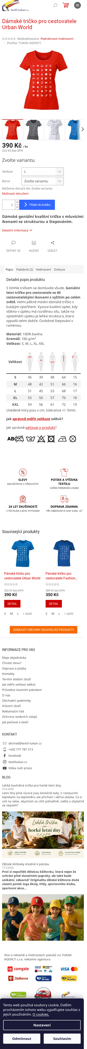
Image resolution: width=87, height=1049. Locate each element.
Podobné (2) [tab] (24, 269)
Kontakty (8, 674)
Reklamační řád (13, 711)
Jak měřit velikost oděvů (18, 684)
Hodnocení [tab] (43, 269)
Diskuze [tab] (59, 269)
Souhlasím (62, 1038)
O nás (6, 695)
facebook (14, 755)
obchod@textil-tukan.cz (25, 743)
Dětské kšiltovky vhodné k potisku (25, 864)
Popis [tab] (9, 269)
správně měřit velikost (31, 419)
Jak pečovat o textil (15, 722)
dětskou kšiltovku (40, 872)
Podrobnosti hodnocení (57, 39)
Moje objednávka (14, 658)
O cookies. (41, 1014)
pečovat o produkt (40, 427)
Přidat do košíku (39, 204)
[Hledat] (55, 5)
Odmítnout (21, 1038)
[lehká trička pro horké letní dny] (43, 834)
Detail (12, 603)
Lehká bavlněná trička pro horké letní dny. (31, 785)
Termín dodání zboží (16, 679)
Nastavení (42, 1025)
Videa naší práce (20, 768)
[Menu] (77, 5)
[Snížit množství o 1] (17, 207)
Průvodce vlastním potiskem (22, 690)
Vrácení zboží (11, 706)
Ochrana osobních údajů (19, 717)
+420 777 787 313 (20, 749)
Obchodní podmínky (16, 700)
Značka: (24, 43)
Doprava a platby (14, 668)
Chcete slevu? (11, 663)
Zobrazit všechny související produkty (43, 629)
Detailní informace (15, 230)
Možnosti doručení (15, 193)
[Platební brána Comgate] (18, 969)
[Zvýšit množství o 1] (17, 202)
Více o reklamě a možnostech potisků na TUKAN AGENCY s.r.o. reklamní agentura (38, 957)
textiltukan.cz (17, 762)
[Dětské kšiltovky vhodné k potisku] (43, 917)
